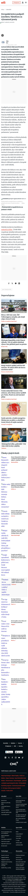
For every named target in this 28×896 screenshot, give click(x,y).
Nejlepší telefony (5, 857)
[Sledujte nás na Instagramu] (15, 757)
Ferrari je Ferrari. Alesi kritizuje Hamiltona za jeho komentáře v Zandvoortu (18, 661)
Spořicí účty (18, 857)
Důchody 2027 (19, 859)
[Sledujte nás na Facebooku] (12, 757)
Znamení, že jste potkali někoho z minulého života (21, 805)
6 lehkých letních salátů (21, 822)
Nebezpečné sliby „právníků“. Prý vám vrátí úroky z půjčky (14, 445)
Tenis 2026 (18, 838)
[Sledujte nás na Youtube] (19, 757)
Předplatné (8, 746)
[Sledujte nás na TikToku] (22, 757)
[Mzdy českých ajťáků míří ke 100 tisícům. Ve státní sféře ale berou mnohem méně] (14, 356)
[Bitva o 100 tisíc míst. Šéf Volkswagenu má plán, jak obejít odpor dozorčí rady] (14, 306)
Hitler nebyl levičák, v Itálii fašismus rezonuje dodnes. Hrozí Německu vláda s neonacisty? (18, 485)
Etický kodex (6, 892)
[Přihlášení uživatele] (22, 2)
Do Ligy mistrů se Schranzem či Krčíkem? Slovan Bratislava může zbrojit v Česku (17, 600)
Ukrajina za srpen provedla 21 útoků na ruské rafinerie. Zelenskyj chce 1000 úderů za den (18, 637)
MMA (17, 831)
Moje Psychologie (6, 775)
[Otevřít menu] (25, 2)
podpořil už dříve (6, 229)
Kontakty (5, 743)
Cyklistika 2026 (19, 845)
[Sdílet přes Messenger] (15, 283)
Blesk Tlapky (15, 775)
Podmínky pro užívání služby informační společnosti (14, 884)
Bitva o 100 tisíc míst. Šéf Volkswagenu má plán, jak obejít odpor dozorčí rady (13, 317)
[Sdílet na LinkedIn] (19, 283)
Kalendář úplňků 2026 (6, 812)
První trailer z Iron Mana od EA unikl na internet (18, 621)
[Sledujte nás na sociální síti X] (9, 757)
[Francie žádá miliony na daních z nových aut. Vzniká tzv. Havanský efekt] (5, 518)
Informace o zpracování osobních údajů (11, 886)
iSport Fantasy (10, 778)
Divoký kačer (4, 845)
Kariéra (21, 746)
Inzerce (20, 743)
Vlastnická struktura (18, 888)
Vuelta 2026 (9, 790)
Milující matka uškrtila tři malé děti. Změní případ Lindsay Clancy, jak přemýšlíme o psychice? (18, 531)
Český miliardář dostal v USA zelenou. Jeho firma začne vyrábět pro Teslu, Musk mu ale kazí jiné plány (13, 394)
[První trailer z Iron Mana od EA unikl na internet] (5, 626)
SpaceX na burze (5, 855)
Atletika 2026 (19, 842)
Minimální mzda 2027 (21, 862)
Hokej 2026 (18, 836)
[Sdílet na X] (12, 283)
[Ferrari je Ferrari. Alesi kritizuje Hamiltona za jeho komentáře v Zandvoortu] (5, 667)
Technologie (4, 851)
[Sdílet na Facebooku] (9, 283)
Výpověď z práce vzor (6, 843)
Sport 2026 (19, 827)
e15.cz (2, 9)
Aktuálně (3, 796)
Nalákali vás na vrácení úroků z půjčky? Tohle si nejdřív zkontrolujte (18, 581)
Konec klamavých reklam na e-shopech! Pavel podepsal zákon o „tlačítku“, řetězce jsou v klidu (19, 458)
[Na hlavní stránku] (3, 2)
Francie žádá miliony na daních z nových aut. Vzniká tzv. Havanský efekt (18, 512)
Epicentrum (4, 800)
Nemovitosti (9, 780)
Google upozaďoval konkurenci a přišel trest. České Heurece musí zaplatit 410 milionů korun (19, 556)
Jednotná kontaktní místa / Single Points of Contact (13, 890)
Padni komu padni (5, 841)
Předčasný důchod (20, 855)
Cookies (23, 886)
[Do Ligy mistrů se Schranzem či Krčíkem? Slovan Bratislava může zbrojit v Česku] (5, 608)
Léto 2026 (18, 796)
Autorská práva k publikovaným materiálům (13, 882)
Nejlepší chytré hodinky (6, 862)
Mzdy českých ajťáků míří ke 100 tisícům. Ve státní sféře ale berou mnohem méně (13, 367)
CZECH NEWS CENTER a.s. (20, 876)
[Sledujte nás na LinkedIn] (5, 757)
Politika (3, 827)
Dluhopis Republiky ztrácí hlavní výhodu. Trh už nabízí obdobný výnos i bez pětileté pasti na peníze (14, 342)
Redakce (13, 743)
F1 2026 (17, 840)
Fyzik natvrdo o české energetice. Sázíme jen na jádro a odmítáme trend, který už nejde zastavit (13, 420)
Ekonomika (19, 851)
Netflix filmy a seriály (6, 867)
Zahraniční (8, 9)
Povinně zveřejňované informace (17, 892)
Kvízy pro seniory (5, 810)
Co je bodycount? (5, 814)
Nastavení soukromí (8, 888)
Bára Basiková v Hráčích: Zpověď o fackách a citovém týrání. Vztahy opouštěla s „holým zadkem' (18, 680)
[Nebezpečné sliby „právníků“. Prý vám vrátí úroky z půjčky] (14, 435)
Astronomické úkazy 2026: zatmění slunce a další (21, 811)
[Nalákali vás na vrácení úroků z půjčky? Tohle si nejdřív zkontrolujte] (6, 587)
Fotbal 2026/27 (19, 834)
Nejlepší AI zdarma (5, 859)
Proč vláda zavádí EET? (6, 839)
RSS (15, 746)
